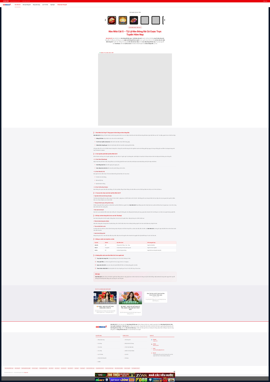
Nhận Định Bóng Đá (62, 4)
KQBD (99, 361)
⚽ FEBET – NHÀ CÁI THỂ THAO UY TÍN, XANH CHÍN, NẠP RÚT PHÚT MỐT (130, 308)
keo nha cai (57, 368)
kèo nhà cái (51, 368)
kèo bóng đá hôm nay (9, 368)
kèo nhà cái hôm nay (90, 368)
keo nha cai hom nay (109, 368)
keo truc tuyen (35, 368)
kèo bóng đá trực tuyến (26, 368)
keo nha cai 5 (63, 368)
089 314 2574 (155, 345)
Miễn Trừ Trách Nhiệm (129, 350)
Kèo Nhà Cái (17, 4)
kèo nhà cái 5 (70, 368)
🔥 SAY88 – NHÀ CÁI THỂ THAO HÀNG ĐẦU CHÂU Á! (105, 307)
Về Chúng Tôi (127, 339)
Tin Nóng (100, 343)
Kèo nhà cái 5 (109, 38)
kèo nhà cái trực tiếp (119, 368)
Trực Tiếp (100, 350)
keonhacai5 (82, 368)
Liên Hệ (126, 354)
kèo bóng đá (17, 368)
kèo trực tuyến (127, 368)
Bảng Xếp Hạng (36, 4)
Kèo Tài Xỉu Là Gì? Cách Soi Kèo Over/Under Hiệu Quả (156, 294)
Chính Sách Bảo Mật (129, 347)
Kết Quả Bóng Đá (27, 4)
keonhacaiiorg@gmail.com (158, 349)
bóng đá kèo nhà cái (100, 368)
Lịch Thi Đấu (45, 4)
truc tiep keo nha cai (135, 368)
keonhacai (76, 368)
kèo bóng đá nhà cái (43, 368)
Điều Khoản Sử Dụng (129, 343)
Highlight (52, 4)
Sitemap (126, 358)
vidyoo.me (155, 341)
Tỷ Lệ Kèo (100, 347)
